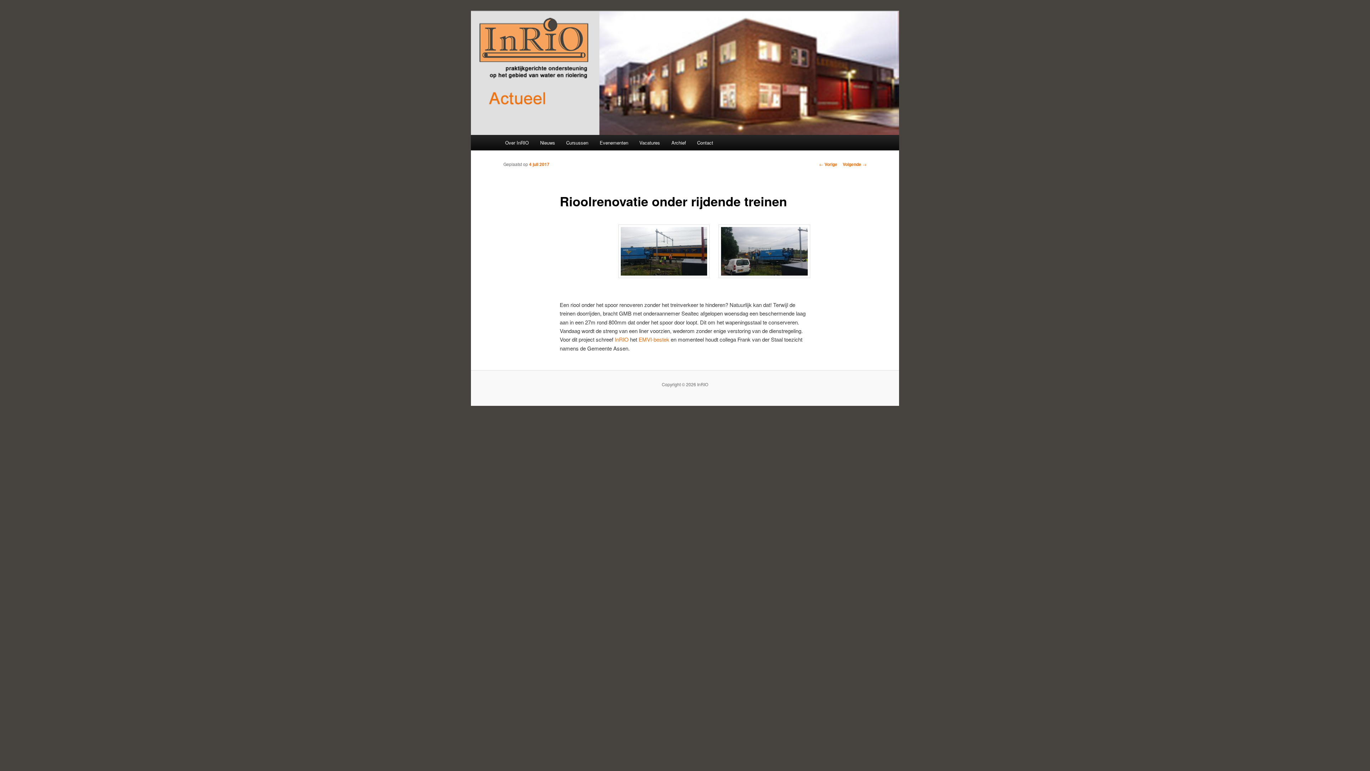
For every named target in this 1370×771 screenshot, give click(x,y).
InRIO (622, 339)
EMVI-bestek (654, 339)
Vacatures (649, 142)
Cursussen (577, 142)
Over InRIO (517, 142)
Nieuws (547, 142)
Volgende (855, 164)
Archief (678, 142)
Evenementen (614, 142)
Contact (705, 142)
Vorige (828, 164)
